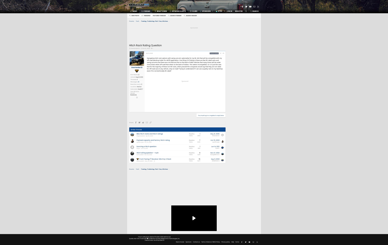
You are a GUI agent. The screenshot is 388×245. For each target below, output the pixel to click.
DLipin (138, 148)
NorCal (139, 87)
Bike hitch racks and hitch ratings (150, 134)
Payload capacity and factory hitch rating (153, 140)
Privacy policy (225, 242)
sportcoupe (140, 142)
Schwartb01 (140, 155)
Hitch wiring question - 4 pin (148, 153)
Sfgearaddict (141, 136)
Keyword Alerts (179, 11)
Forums (147, 11)
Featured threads (159, 16)
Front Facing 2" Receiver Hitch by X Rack (155, 159)
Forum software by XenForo (154, 237)
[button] (206, 11)
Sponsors (188, 242)
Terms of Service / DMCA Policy (210, 242)
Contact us (196, 242)
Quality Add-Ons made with (138, 238)
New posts (135, 16)
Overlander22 (135, 48)
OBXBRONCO (215, 161)
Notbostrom (215, 136)
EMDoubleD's (140, 161)
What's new (162, 11)
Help (232, 242)
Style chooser (180, 242)
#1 (223, 53)
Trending (147, 16)
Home (237, 242)
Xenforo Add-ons (154, 240)
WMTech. (165, 238)
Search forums (175, 16)
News (134, 11)
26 (138, 82)
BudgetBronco (214, 154)
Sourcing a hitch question (146, 146)
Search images (191, 16)
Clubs (194, 11)
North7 (217, 148)
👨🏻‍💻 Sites (219, 11)
